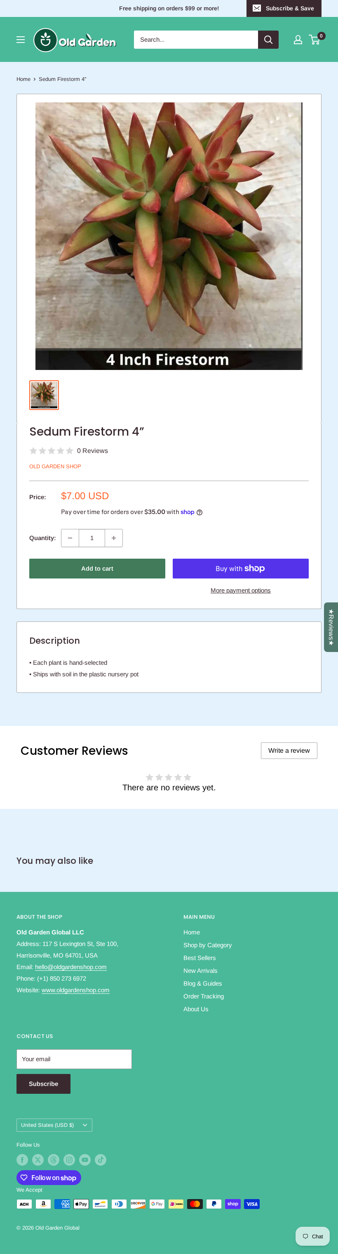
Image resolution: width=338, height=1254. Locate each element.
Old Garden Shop (55, 466)
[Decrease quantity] (70, 538)
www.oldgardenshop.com (76, 989)
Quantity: (42, 537)
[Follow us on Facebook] (22, 1160)
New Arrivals (200, 970)
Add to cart (97, 568)
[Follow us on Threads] (53, 1160)
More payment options (241, 590)
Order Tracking (203, 996)
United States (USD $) (47, 1125)
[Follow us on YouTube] (85, 1160)
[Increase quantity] (113, 538)
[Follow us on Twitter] (38, 1160)
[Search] (268, 40)
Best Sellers (199, 957)
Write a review (289, 750)
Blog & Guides (202, 983)
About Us (196, 1008)
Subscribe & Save (290, 8)
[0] (315, 40)
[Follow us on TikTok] (100, 1160)
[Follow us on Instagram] (69, 1160)
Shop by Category (207, 944)
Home (23, 79)
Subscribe (43, 1083)
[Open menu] (20, 39)
